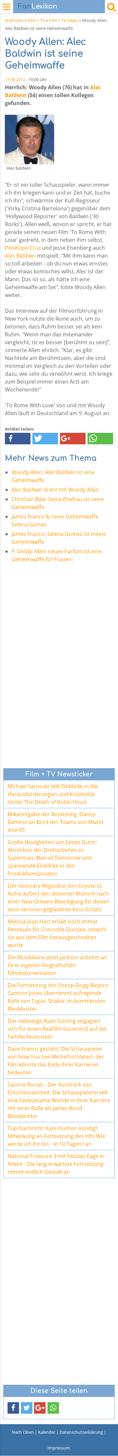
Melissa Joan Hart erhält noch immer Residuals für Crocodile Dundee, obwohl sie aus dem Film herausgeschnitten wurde (57, 933)
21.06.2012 (15, 79)
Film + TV (36, 20)
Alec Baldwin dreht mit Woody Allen (55, 489)
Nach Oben (23, 1432)
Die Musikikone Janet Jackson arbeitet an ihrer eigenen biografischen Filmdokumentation (57, 965)
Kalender (46, 1432)
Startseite (14, 20)
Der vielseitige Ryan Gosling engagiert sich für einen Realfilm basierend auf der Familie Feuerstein (57, 1028)
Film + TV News (63, 20)
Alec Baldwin (20, 255)
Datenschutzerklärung (81, 1432)
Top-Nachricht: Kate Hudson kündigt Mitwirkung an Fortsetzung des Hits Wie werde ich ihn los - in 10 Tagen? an (56, 1136)
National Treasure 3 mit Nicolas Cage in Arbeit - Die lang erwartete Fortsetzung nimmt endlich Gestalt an (56, 1163)
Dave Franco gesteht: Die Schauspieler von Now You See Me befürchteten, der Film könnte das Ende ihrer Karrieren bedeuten (56, 1060)
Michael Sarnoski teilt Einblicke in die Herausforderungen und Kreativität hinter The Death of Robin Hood (53, 794)
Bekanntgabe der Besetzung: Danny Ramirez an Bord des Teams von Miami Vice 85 (55, 822)
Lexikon (37, 6)
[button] (17, 438)
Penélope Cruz (23, 247)
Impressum (59, 1448)
